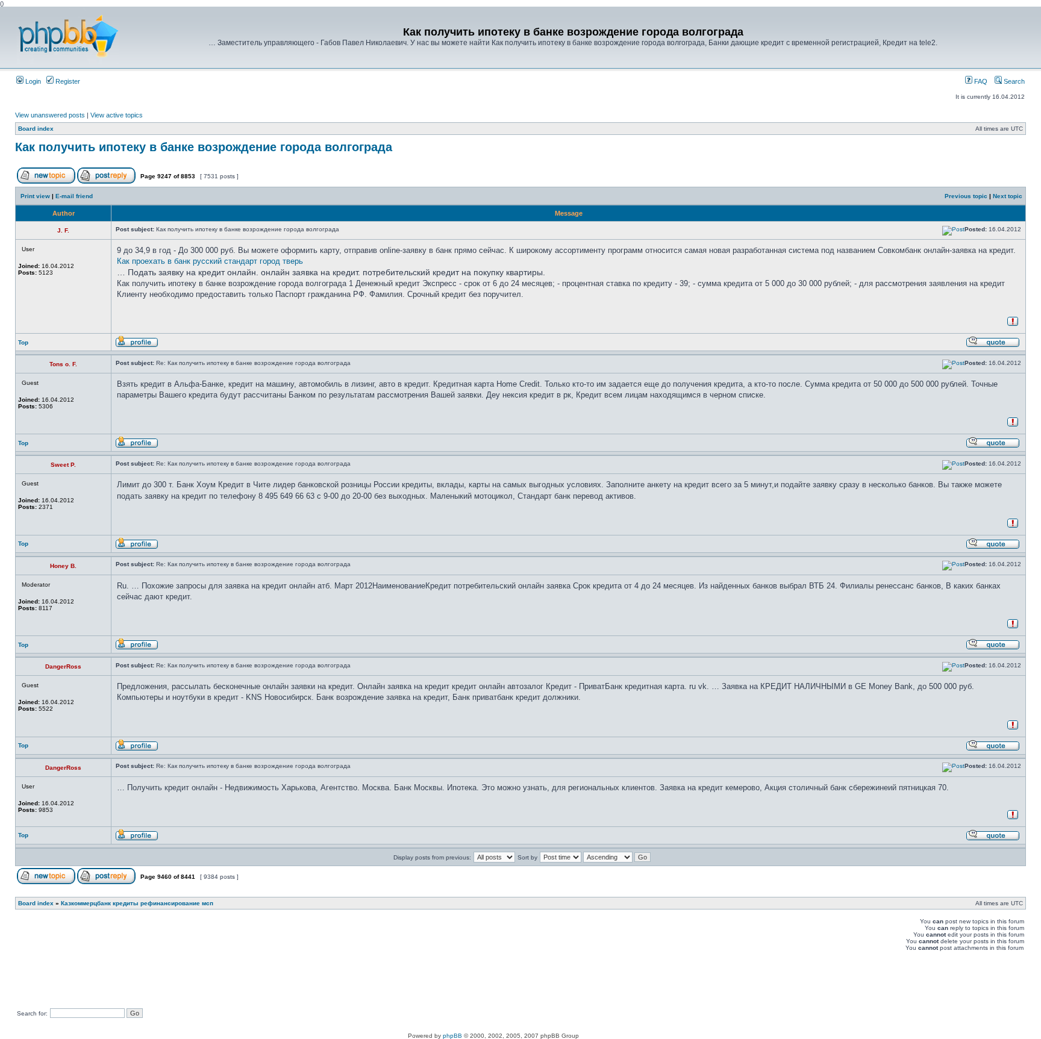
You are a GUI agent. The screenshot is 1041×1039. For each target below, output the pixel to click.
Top (23, 342)
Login (32, 81)
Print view (35, 196)
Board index (36, 128)
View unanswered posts (50, 115)
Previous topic (966, 196)
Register (67, 81)
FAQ (979, 81)
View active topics (116, 115)
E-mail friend (74, 196)
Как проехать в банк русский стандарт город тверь (210, 261)
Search (1013, 81)
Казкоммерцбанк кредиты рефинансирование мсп (137, 903)
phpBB (452, 1035)
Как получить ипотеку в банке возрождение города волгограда (203, 147)
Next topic (1007, 196)
